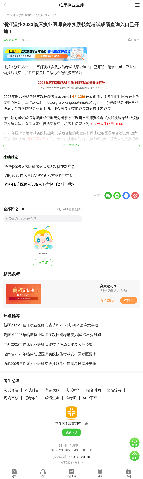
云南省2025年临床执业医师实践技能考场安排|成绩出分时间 (52, 335)
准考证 (71, 398)
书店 (100, 476)
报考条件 (31, 398)
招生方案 (71, 476)
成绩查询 (41, 15)
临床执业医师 (22, 15)
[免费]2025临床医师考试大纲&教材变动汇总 (39, 167)
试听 (43, 476)
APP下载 (90, 398)
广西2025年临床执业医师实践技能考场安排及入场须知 (48, 344)
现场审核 (11, 398)
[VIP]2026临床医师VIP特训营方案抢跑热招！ (40, 175)
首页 (6, 15)
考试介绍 (11, 390)
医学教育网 (10, 39)
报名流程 (114, 390)
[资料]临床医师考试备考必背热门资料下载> (38, 184)
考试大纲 (52, 390)
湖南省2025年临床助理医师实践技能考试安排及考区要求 (49, 354)
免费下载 (71, 432)
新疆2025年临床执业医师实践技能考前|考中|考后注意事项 (50, 325)
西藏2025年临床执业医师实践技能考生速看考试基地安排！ (51, 364)
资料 (128, 476)
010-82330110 (79, 457)
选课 (14, 476)
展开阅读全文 (71, 144)
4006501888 (83, 450)
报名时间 (93, 390)
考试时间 (73, 390)
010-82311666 (61, 450)
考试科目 (31, 390)
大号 (137, 40)
